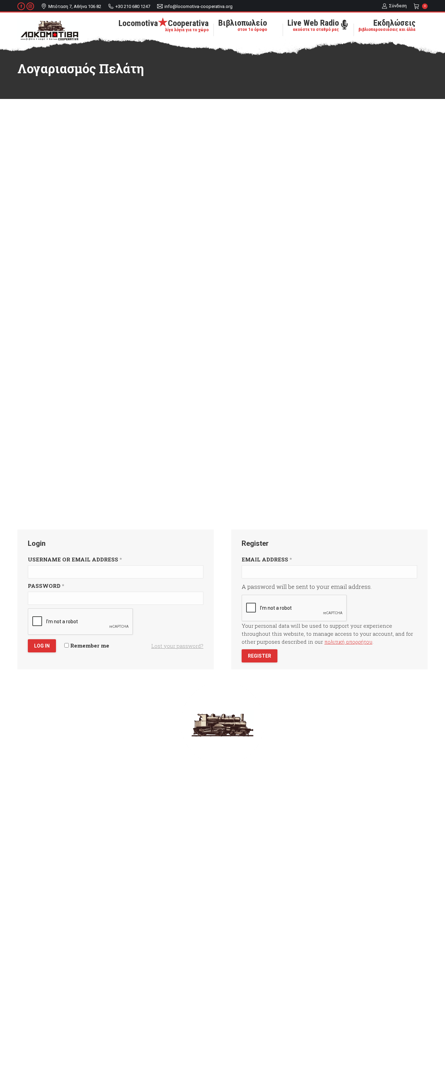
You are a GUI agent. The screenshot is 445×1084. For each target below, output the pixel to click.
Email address (267, 559)
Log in (42, 646)
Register (259, 656)
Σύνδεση (398, 5)
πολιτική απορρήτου (348, 641)
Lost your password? (177, 645)
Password (46, 585)
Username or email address (75, 559)
